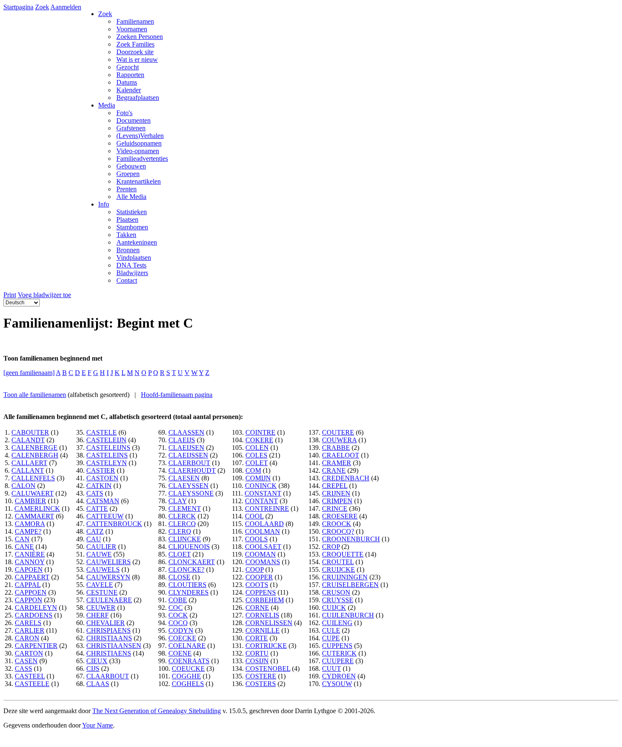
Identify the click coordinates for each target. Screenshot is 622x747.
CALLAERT (29, 462)
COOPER (259, 577)
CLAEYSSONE (191, 493)
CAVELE (99, 584)
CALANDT (28, 440)
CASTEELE (32, 683)
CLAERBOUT (189, 462)
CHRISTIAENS (108, 653)
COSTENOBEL (267, 668)
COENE (180, 653)
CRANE (334, 470)
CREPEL (334, 485)
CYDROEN (339, 676)
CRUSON (336, 592)
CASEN (26, 660)
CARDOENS (33, 615)
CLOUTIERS (187, 584)
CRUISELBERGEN (350, 584)
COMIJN (258, 478)
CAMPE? (28, 531)
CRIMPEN (337, 500)
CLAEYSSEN (188, 485)
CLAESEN (184, 478)
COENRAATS (188, 660)
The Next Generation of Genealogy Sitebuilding (156, 710)
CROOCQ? (338, 531)
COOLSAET (263, 546)
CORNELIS (262, 615)
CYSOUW (337, 683)
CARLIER (29, 630)
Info (103, 204)
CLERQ (179, 531)
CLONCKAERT (191, 561)
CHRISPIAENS (108, 630)
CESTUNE (102, 592)
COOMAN (260, 554)
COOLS (256, 539)
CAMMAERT (34, 516)
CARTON (29, 653)
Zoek (42, 7)
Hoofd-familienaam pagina (176, 394)
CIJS (92, 668)
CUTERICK (339, 653)
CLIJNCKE (184, 539)
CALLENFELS (33, 478)
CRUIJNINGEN (345, 577)
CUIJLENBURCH (348, 615)
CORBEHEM (264, 600)
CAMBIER (30, 500)
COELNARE (187, 645)
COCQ (178, 622)
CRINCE (334, 508)
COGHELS (188, 683)
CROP (331, 546)
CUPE (331, 638)
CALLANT (27, 470)
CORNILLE (262, 630)
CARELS (28, 622)
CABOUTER (30, 432)
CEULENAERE (109, 600)
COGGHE (186, 676)
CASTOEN (102, 478)
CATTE (97, 508)
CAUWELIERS (108, 561)
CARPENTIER (36, 645)
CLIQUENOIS (189, 546)
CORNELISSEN (268, 622)
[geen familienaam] (29, 372)
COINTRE (260, 432)
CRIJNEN (336, 493)
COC (175, 607)
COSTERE (260, 676)
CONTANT (261, 500)
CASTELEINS (107, 455)
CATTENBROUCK (114, 523)
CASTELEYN (106, 462)
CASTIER (100, 470)
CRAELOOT (340, 455)
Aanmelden (65, 7)
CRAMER (336, 462)
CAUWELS (103, 569)
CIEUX (96, 660)
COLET (256, 462)
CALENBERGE (34, 447)
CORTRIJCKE (266, 645)
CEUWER (101, 607)
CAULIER (101, 546)
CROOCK (336, 523)
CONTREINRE (267, 508)
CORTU (257, 653)
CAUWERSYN (108, 577)
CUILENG (337, 622)
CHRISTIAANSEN (113, 645)
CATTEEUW (105, 516)
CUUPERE (338, 660)
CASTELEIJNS (108, 447)
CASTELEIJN (106, 440)
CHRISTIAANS (109, 638)
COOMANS (262, 561)
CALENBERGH (34, 455)
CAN (22, 539)
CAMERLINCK (37, 508)
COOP (254, 569)
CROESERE (340, 516)
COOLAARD (264, 523)
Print (9, 294)
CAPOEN (29, 569)
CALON (23, 485)
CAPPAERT (32, 577)
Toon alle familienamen (34, 394)
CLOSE (179, 577)
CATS (94, 493)
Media (106, 105)
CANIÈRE (30, 554)
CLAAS (97, 683)
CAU (93, 539)
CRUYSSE (337, 600)
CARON (27, 638)
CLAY (177, 500)
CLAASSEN (186, 432)
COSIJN (257, 660)
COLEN (257, 447)
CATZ (95, 531)
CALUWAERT (32, 493)
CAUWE (99, 554)
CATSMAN (102, 500)
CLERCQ (182, 523)
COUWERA (339, 440)
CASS (23, 668)
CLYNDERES (188, 592)
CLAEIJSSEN (188, 455)
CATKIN (99, 485)
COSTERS (260, 683)
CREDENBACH (345, 478)
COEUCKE (188, 668)
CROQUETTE (342, 554)
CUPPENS (337, 645)
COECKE (182, 638)
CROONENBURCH (351, 539)
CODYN (180, 630)
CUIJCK (334, 607)
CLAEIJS (181, 440)
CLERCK (182, 516)
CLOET (179, 554)
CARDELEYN (36, 607)
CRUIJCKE (338, 569)
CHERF (97, 615)
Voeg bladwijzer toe (44, 294)
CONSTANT (263, 493)
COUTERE (338, 432)
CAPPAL (28, 584)
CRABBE (336, 447)
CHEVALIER (105, 622)
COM (253, 470)
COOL (254, 516)
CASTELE (101, 432)
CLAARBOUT (107, 676)
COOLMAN (262, 531)
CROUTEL (338, 561)
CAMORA (30, 523)
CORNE (257, 607)
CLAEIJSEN (186, 447)
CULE (331, 630)
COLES (256, 455)
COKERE (259, 440)
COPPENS (260, 592)
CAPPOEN (31, 592)
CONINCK (261, 485)
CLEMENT (184, 508)
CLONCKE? (186, 569)
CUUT (331, 668)
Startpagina (18, 7)
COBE (177, 600)
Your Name (97, 725)
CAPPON (28, 600)
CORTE (256, 638)
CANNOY (29, 561)
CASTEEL (30, 676)
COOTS (256, 584)
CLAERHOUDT (192, 470)
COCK (178, 615)
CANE (24, 546)
